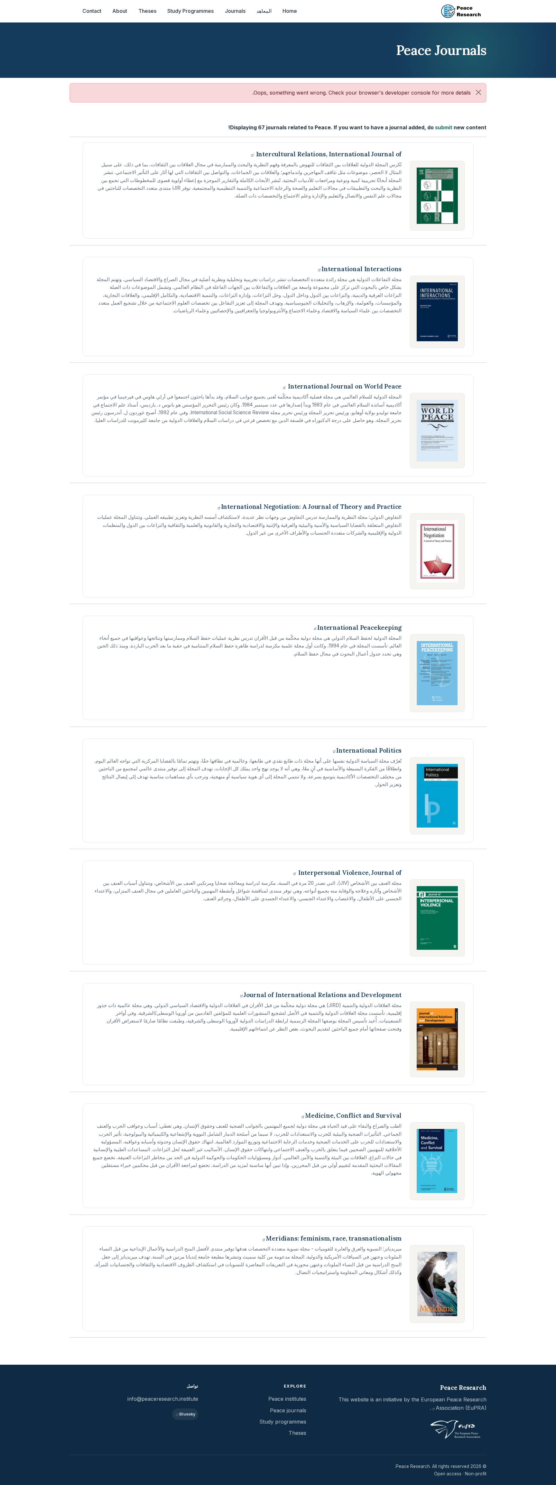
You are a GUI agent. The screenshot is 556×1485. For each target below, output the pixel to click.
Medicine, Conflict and (353, 1115)
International (361, 269)
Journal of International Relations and (323, 995)
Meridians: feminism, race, (334, 1238)
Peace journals (288, 1410)
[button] (478, 92)
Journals (235, 11)
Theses (147, 11)
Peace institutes (287, 1399)
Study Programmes (190, 11)
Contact (91, 11)
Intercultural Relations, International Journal (328, 154)
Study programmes (282, 1421)
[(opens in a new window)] (437, 196)
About (119, 11)
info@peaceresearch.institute (162, 1399)
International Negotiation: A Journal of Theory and (311, 506)
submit (443, 127)
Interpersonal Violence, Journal (349, 872)
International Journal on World (344, 386)
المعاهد (264, 11)
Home (290, 11)
